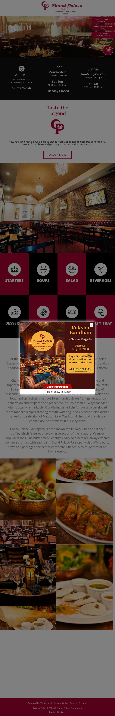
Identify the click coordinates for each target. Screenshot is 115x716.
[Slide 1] (52, 390)
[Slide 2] (57, 390)
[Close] (91, 321)
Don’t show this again (59, 395)
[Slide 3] (63, 390)
